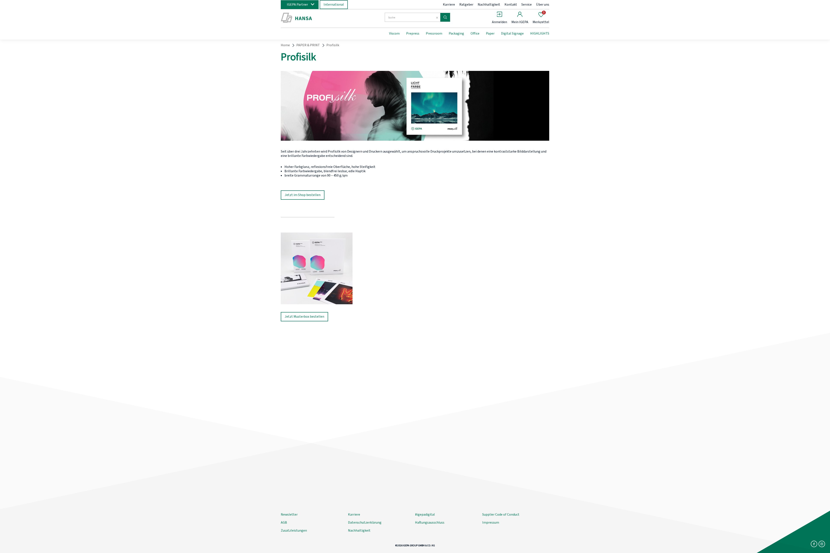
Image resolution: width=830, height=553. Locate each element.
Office (475, 33)
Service (526, 4)
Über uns (542, 4)
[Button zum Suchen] (445, 17)
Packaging (456, 33)
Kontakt (510, 4)
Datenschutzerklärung (364, 522)
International (334, 4)
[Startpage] (316, 18)
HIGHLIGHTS (539, 33)
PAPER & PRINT (308, 45)
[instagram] (822, 544)
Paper (490, 33)
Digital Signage (512, 33)
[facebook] (814, 544)
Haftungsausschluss (429, 522)
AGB (284, 522)
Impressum (490, 522)
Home (285, 45)
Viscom (394, 33)
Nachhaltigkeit (489, 4)
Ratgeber (466, 4)
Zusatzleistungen (294, 530)
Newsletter (289, 514)
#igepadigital (425, 514)
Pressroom (434, 33)
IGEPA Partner (297, 4)
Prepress (412, 33)
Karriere (449, 4)
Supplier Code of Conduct (500, 514)
